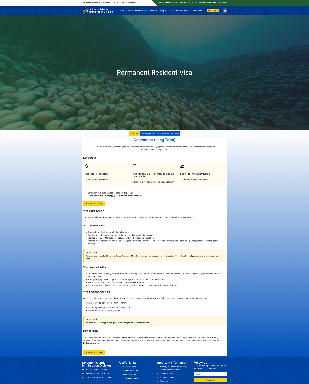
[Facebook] (225, 10)
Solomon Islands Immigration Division (101, 10)
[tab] (134, 133)
